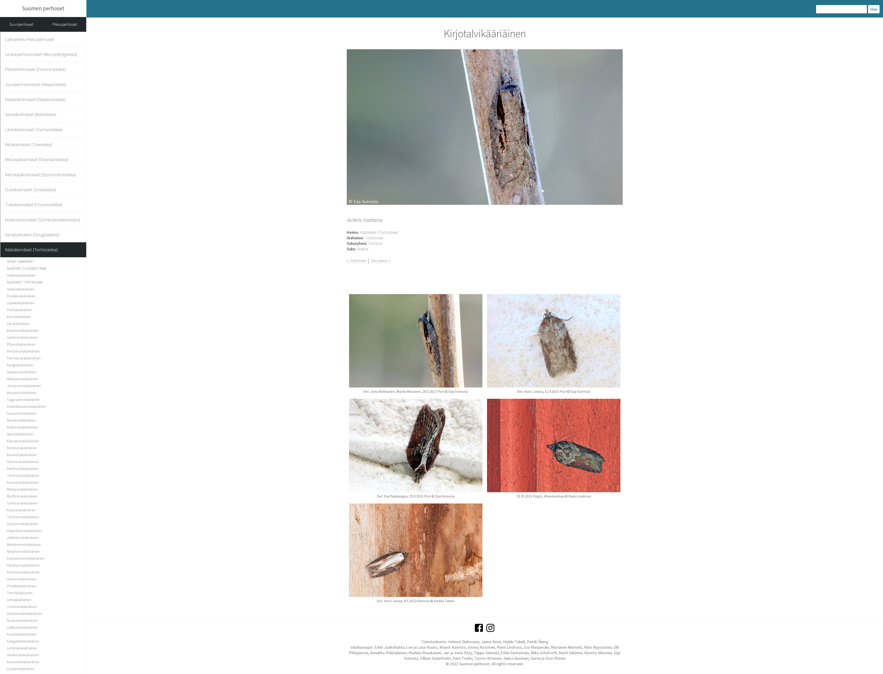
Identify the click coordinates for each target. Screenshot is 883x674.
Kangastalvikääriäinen (23, 641)
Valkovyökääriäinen (21, 275)
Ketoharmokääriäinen (23, 572)
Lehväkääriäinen (19, 599)
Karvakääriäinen (19, 316)
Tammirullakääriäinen (23, 475)
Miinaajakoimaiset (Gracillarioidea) (36, 159)
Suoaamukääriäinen (22, 413)
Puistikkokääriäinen (21, 296)
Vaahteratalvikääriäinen (24, 613)
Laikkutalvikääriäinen (22, 627)
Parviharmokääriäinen (23, 565)
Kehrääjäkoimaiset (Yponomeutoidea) (40, 174)
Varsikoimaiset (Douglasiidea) (32, 234)
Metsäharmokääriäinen (24, 544)
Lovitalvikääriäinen (20, 668)
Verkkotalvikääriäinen (23, 655)
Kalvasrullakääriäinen (23, 441)
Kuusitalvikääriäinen (21, 634)
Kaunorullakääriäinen (23, 482)
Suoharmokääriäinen (22, 523)
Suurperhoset (21, 24)
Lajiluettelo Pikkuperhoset (29, 39)
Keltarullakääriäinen (22, 447)
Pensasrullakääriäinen (23, 351)
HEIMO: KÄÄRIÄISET (21, 261)
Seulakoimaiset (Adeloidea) (30, 114)
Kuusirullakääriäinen (22, 454)
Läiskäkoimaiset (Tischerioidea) (34, 129)
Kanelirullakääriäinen (22, 330)
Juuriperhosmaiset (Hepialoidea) (35, 84)
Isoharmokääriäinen (21, 579)
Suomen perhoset (43, 8)
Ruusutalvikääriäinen (22, 620)
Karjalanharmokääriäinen (25, 558)
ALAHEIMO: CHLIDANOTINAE (26, 268)
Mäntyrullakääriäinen (22, 489)
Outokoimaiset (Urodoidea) (30, 189)
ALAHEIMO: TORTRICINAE (25, 282)
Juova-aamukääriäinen (24, 385)
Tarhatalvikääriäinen (22, 606)
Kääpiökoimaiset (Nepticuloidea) (35, 99)
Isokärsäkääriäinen (20, 289)
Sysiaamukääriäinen (22, 372)
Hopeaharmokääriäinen (24, 530)
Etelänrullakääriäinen (23, 468)
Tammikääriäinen (20, 592)
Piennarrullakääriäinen (23, 358)
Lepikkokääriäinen (20, 303)
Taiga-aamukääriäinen (23, 399)
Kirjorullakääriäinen (21, 510)
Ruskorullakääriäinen (22, 427)
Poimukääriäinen (19, 309)
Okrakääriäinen (18, 323)
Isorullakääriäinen (20, 434)
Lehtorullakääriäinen (22, 337)
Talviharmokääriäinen (23, 517)
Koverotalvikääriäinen (23, 662)
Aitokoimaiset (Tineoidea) (28, 144)
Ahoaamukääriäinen (22, 392)
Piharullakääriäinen (21, 344)
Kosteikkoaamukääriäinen (26, 406)
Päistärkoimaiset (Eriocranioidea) (35, 69)
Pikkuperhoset (64, 24)
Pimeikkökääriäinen (21, 586)
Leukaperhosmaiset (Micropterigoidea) (41, 54)
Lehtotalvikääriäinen (22, 648)
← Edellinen (357, 260)
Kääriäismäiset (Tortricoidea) (31, 249)
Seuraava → (380, 260)
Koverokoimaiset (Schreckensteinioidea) (42, 220)
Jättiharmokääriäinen (23, 537)
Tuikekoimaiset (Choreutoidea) (34, 204)
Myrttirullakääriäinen (22, 496)
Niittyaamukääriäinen (22, 378)
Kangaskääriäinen (20, 365)
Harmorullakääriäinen (23, 461)
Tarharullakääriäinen (22, 503)
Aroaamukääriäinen (21, 420)
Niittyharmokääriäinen (23, 551)
